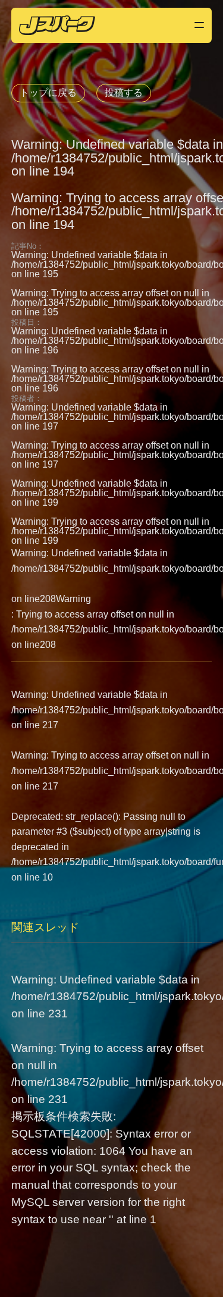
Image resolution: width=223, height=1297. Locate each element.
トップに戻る (48, 92)
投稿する (124, 92)
